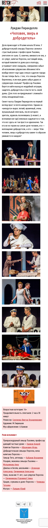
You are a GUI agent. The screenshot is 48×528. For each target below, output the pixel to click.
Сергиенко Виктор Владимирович (27, 419)
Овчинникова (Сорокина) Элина (19, 478)
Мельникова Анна (11, 464)
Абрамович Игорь (29, 447)
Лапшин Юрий (19, 488)
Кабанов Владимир (34, 457)
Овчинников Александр (24, 471)
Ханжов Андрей (33, 444)
